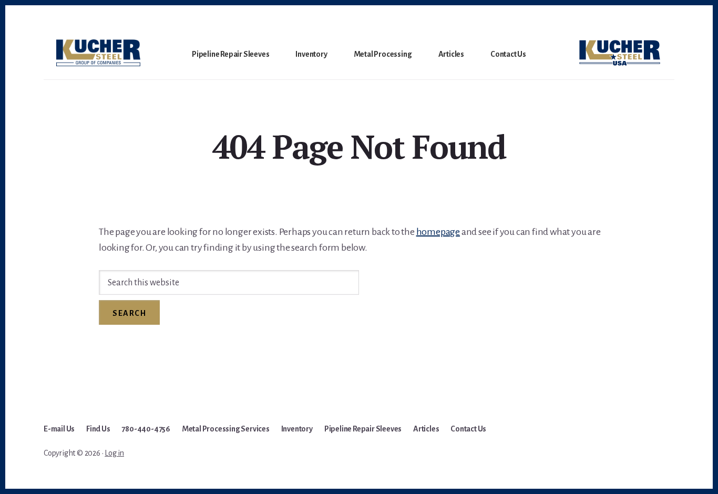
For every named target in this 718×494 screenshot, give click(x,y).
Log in (114, 453)
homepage (438, 232)
